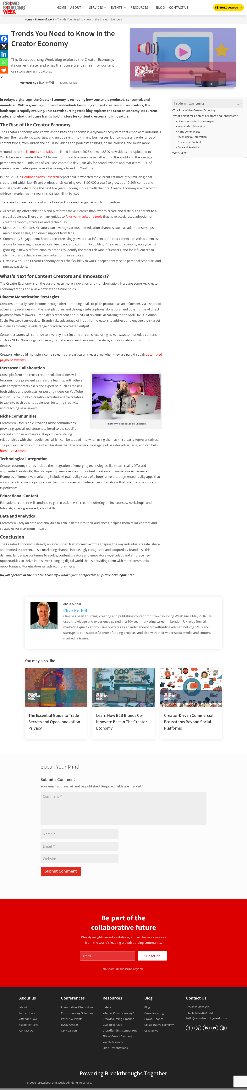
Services (96, 7)
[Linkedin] (4, 54)
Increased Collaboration (191, 126)
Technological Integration (192, 137)
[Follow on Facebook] (189, 1028)
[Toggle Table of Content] (237, 104)
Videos (107, 1007)
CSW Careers (69, 1030)
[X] (4, 46)
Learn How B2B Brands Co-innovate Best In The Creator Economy (121, 721)
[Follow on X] (198, 1028)
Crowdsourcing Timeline (118, 1019)
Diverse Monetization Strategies (196, 121)
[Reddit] (4, 70)
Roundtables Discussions (77, 1007)
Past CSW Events (71, 1019)
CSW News (151, 1030)
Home (61, 7)
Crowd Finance (153, 1019)
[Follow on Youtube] (214, 1028)
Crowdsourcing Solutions (77, 1013)
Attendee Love (28, 1019)
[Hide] (1, 77)
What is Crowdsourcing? (118, 1013)
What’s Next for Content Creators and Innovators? (205, 116)
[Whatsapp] (4, 62)
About (75, 7)
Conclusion (180, 152)
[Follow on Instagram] (223, 1028)
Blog (160, 7)
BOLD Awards (70, 1025)
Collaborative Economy (159, 1025)
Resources (139, 7)
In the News (27, 1013)
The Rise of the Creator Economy (194, 110)
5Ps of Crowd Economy (117, 1036)
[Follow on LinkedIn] (206, 1028)
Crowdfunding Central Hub (120, 1030)
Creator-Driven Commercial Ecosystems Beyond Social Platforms (188, 721)
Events (116, 7)
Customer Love (28, 1025)
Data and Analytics (188, 147)
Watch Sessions (113, 1042)
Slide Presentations (115, 1048)
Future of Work (44, 19)
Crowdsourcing (154, 1013)
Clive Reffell (45, 82)
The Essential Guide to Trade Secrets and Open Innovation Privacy (54, 721)
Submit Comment (61, 871)
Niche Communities (189, 131)
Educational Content (189, 142)
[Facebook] (4, 39)
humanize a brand (13, 451)
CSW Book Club (112, 1025)
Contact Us (178, 7)
